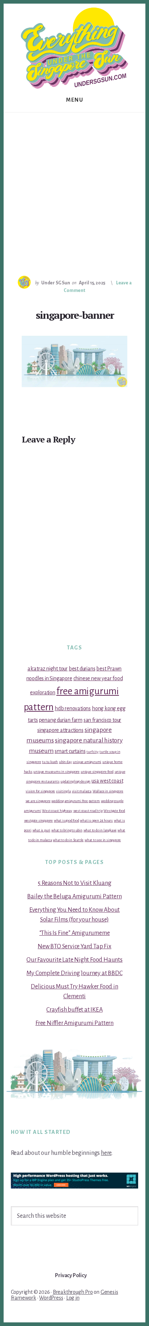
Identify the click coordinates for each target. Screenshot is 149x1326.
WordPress (51, 1298)
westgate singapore (38, 820)
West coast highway (57, 811)
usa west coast (107, 781)
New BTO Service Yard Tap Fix (74, 946)
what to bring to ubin (66, 830)
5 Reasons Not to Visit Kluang (74, 883)
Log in (73, 1298)
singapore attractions (60, 730)
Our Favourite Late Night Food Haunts (74, 960)
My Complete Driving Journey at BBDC (74, 973)
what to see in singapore (103, 840)
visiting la (63, 791)
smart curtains (70, 751)
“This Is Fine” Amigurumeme (74, 933)
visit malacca (81, 791)
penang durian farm (60, 720)
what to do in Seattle (68, 840)
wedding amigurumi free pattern (75, 801)
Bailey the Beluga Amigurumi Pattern (74, 896)
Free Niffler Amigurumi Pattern (74, 1023)
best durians (82, 669)
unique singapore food (97, 772)
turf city (92, 752)
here (106, 1153)
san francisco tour (102, 720)
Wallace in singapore (108, 791)
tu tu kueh (50, 762)
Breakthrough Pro (73, 1292)
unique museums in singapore (56, 772)
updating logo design (75, 781)
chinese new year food (98, 678)
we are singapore (38, 801)
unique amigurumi (87, 762)
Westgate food (114, 811)
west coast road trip (88, 811)
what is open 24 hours (96, 820)
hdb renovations (73, 708)
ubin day (65, 762)
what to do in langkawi (100, 830)
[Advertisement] (74, 190)
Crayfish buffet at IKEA (74, 1010)
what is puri (42, 830)
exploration (42, 692)
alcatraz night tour (47, 669)
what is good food (66, 820)
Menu (74, 100)
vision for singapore (40, 791)
